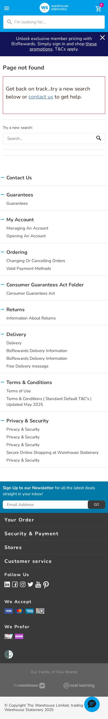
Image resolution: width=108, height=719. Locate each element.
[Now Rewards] (19, 636)
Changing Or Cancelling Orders (35, 260)
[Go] (99, 138)
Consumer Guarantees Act (30, 293)
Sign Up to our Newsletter (28, 488)
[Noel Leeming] (79, 685)
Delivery (14, 343)
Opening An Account (26, 236)
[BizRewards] (8, 636)
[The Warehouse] (29, 685)
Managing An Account (27, 228)
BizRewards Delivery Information (36, 350)
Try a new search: (18, 127)
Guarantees (17, 203)
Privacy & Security (23, 429)
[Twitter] (30, 584)
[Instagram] (22, 584)
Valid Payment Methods (28, 268)
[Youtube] (38, 584)
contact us (41, 96)
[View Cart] (95, 9)
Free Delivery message (27, 366)
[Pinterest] (46, 584)
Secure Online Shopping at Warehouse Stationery (52, 452)
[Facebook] (15, 584)
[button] (92, 704)
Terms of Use (18, 391)
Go (96, 504)
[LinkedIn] (7, 584)
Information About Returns (31, 318)
